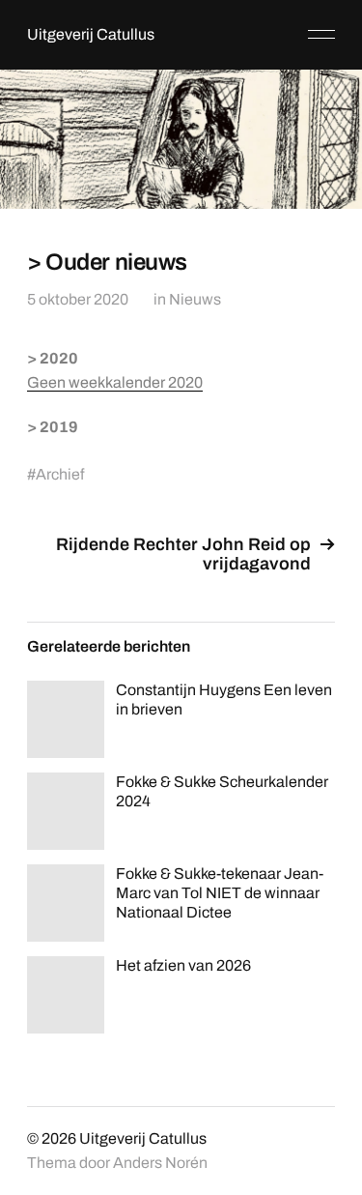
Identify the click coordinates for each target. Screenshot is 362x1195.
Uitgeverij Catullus (90, 34)
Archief (60, 474)
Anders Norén (160, 1162)
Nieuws (195, 299)
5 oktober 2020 (77, 299)
